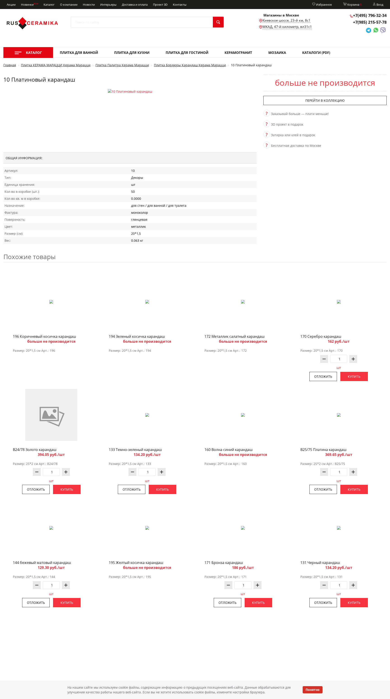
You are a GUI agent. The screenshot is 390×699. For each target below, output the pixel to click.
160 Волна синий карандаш (228, 449)
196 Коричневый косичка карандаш (44, 336)
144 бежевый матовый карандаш (42, 562)
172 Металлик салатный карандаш (234, 336)
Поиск (218, 22)
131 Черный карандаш (320, 562)
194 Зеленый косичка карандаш (137, 336)
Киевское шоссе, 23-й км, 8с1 (286, 20)
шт (339, 367)
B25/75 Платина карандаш (323, 449)
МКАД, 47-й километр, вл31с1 (287, 26)
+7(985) (370, 22)
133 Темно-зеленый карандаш (135, 449)
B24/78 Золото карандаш (34, 449)
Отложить (323, 376)
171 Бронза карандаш (223, 562)
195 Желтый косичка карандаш (136, 562)
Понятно (313, 690)
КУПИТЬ (354, 376)
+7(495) (370, 15)
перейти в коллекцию (325, 100)
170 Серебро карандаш (320, 336)
